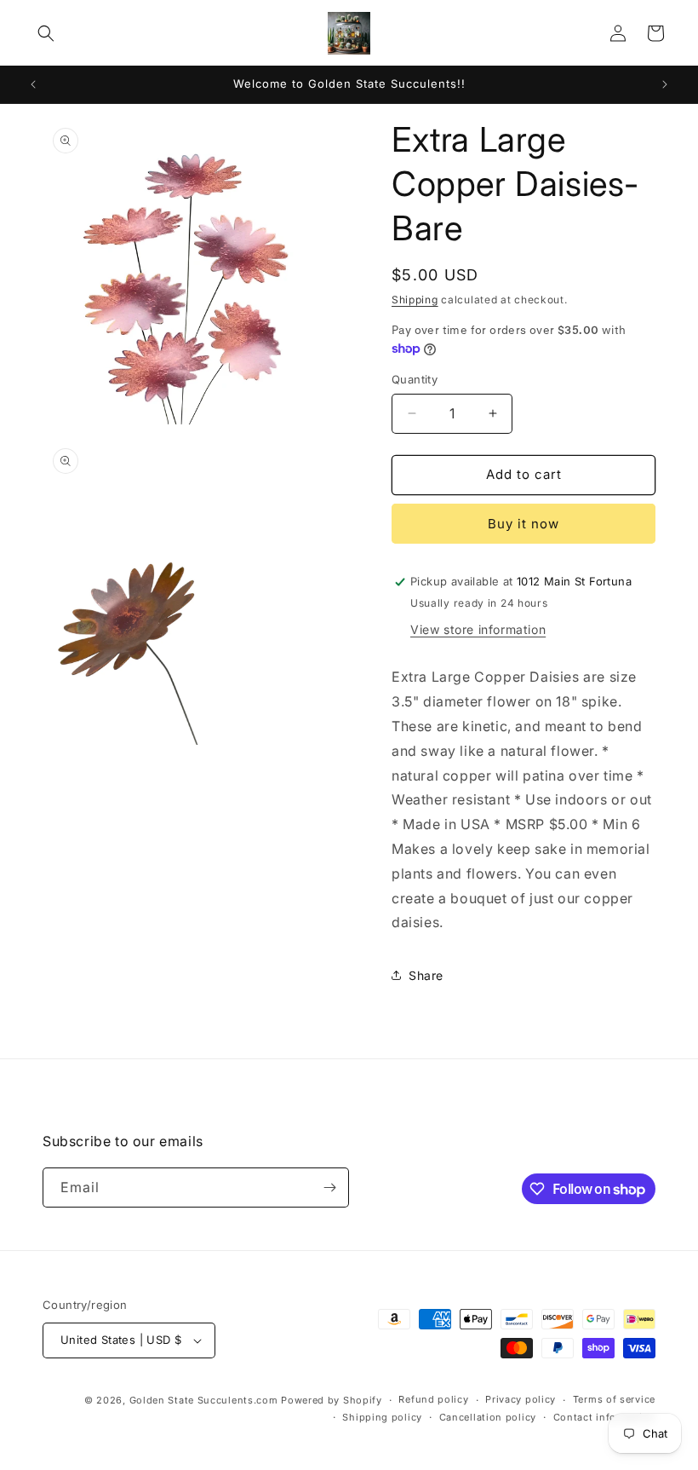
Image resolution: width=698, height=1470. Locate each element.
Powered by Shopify (331, 1400)
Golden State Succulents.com (203, 1400)
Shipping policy (382, 1417)
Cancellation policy (487, 1417)
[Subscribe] (329, 1187)
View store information (478, 629)
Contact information (604, 1417)
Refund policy (433, 1399)
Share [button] (426, 975)
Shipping (415, 299)
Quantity (415, 379)
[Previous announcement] (33, 84)
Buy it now (523, 524)
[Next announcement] (665, 84)
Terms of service (614, 1399)
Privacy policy (520, 1399)
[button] (46, 33)
